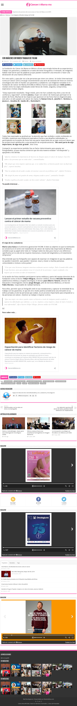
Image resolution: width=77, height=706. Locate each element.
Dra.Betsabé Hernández (8, 383)
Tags (18, 563)
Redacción (6, 61)
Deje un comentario (36, 61)
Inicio (3, 15)
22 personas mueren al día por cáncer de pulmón (14, 584)
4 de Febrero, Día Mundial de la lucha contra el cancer (15, 566)
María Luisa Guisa (33, 383)
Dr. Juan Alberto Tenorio (34, 381)
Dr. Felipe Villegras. (19, 381)
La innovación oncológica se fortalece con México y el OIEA (62, 432)
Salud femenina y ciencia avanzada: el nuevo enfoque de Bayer (29, 12)
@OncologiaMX (6, 655)
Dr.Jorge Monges (61, 381)
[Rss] (36, 701)
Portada (43, 383)
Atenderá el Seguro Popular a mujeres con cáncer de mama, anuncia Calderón (22, 589)
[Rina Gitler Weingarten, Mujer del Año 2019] (6, 574)
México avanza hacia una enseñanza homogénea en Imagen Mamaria (38, 432)
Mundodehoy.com (49, 699)
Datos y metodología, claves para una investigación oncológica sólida (13, 432)
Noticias (8, 15)
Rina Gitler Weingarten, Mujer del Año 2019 (23, 571)
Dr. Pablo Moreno (49, 381)
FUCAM (24, 383)
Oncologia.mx (29, 699)
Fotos (19, 383)
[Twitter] (39, 701)
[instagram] (41, 701)
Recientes (12, 563)
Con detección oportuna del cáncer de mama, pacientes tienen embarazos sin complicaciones (63, 408)
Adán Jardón (8, 381)
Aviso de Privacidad (54, 703)
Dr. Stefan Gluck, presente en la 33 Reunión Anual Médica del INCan (19, 579)
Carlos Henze (21, 703)
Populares (4, 563)
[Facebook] (37, 701)
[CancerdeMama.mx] (38, 4)
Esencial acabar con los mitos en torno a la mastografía (13, 407)
